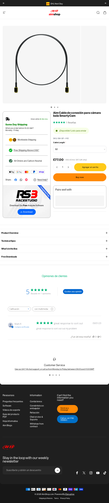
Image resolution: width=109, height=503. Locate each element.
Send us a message (64, 409)
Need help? (42, 179)
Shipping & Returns (46, 498)
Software (7, 405)
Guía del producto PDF (11, 415)
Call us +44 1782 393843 (67, 419)
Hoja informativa (10, 421)
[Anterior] (4, 3)
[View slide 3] (56, 375)
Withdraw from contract (37, 425)
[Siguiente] (105, 3)
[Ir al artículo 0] (51, 107)
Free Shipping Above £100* (26, 150)
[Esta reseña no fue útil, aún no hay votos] (98, 336)
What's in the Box (9, 249)
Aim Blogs (7, 425)
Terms (56, 498)
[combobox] (19, 309)
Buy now (80, 177)
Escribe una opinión (73, 291)
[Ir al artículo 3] (57, 107)
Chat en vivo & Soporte (36, 418)
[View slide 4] (59, 375)
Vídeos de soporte (11, 410)
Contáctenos (36, 401)
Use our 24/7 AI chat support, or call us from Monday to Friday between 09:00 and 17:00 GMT (54, 369)
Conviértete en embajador (37, 407)
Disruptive (69, 494)
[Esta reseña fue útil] (94, 336)
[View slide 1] (49, 375)
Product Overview (9, 233)
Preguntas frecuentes (13, 401)
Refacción (34, 412)
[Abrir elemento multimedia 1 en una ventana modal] (41, 64)
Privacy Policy (65, 498)
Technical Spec (8, 241)
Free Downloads (9, 256)
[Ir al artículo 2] (54, 107)
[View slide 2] (52, 375)
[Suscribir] (57, 470)
